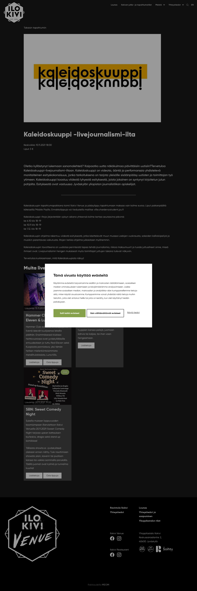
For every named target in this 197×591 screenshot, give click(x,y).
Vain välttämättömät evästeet (105, 313)
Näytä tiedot (133, 312)
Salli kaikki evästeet (69, 313)
